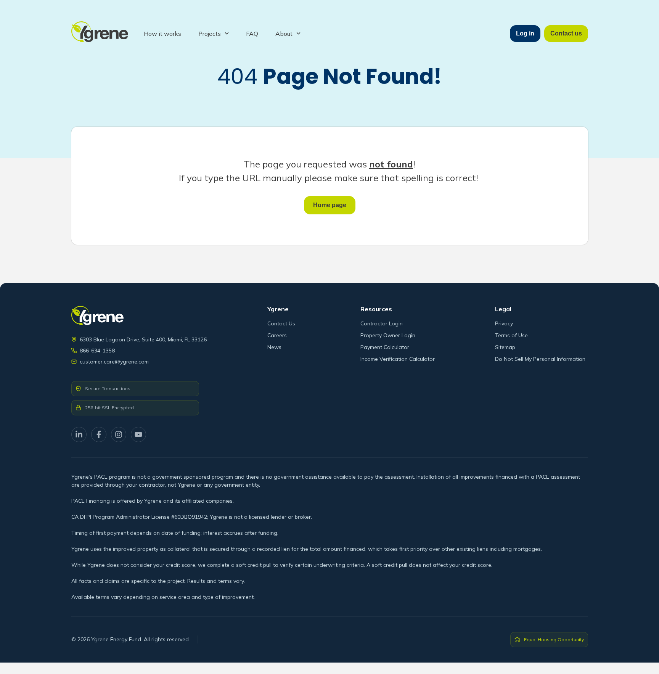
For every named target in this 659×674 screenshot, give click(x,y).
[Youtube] (138, 434)
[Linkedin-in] (79, 434)
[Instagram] (118, 434)
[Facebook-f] (98, 434)
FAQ (252, 33)
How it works (162, 33)
